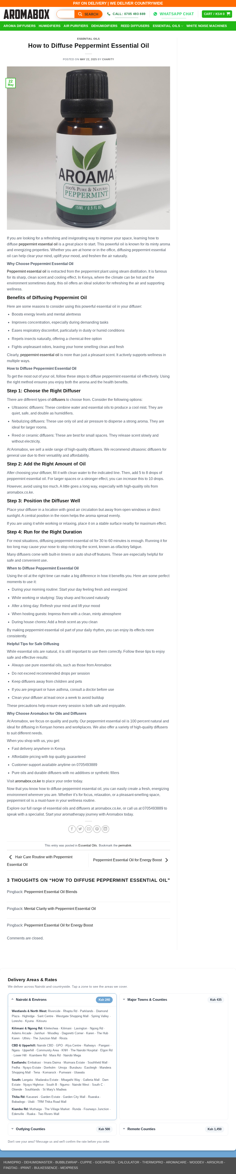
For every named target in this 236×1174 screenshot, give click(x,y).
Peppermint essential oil (26, 271)
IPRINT (26, 1168)
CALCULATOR (128, 1162)
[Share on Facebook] (72, 829)
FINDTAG (10, 1168)
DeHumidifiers (104, 26)
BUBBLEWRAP (66, 1162)
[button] (217, 14)
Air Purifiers (76, 26)
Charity (108, 59)
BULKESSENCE (45, 1168)
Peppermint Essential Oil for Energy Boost (128, 860)
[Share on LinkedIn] (105, 829)
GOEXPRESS (105, 1162)
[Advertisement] (206, 107)
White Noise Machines (206, 26)
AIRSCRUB (215, 1162)
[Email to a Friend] (88, 829)
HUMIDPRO (12, 1162)
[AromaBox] (26, 14)
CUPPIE (86, 1162)
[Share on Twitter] (80, 829)
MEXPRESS (69, 1168)
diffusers (58, 400)
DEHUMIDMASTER (38, 1162)
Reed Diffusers (135, 26)
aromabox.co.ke (28, 781)
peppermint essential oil (39, 244)
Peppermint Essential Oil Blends (50, 892)
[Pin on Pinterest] (97, 829)
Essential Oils (166, 26)
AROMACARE (176, 1162)
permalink (124, 845)
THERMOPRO (152, 1162)
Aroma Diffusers (19, 26)
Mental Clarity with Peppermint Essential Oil (60, 909)
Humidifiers (49, 26)
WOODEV (196, 1162)
